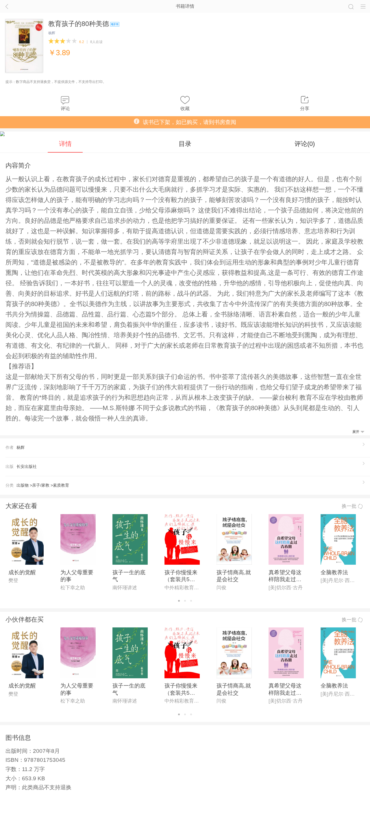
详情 (65, 143)
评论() (305, 143)
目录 (185, 143)
